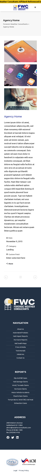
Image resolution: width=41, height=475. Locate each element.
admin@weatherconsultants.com (18, 428)
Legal (15, 470)
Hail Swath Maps (21, 343)
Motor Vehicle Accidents (20, 392)
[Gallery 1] (20, 51)
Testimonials (20, 351)
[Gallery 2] (20, 75)
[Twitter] (12, 438)
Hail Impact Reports (20, 336)
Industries (20, 354)
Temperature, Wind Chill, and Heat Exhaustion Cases (20, 401)
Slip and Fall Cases (20, 378)
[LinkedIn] (17, 438)
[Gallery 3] (20, 99)
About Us (20, 329)
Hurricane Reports (20, 340)
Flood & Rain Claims (20, 396)
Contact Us (20, 358)
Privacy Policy (24, 470)
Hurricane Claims (20, 389)
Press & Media (20, 347)
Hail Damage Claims (20, 382)
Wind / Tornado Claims (20, 385)
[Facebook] (8, 438)
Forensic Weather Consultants (15, 24)
